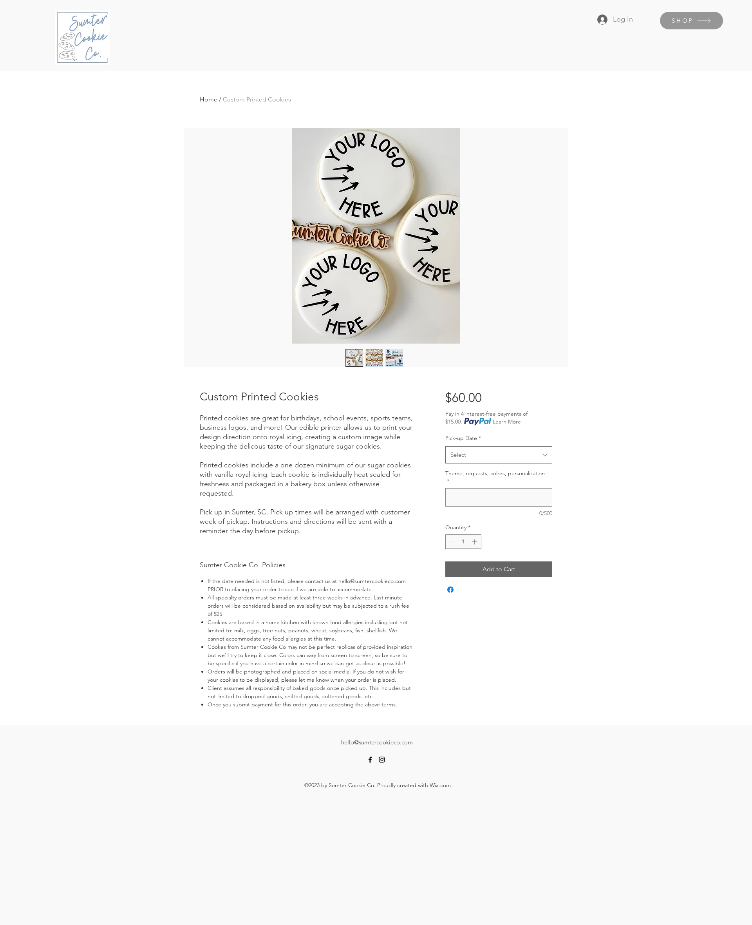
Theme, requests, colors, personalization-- (497, 477)
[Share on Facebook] (450, 589)
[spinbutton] (463, 541)
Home (208, 99)
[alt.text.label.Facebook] (370, 760)
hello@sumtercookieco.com (377, 742)
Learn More (507, 421)
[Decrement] (451, 541)
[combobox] (498, 454)
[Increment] (475, 541)
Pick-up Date (463, 438)
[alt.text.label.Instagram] (382, 760)
